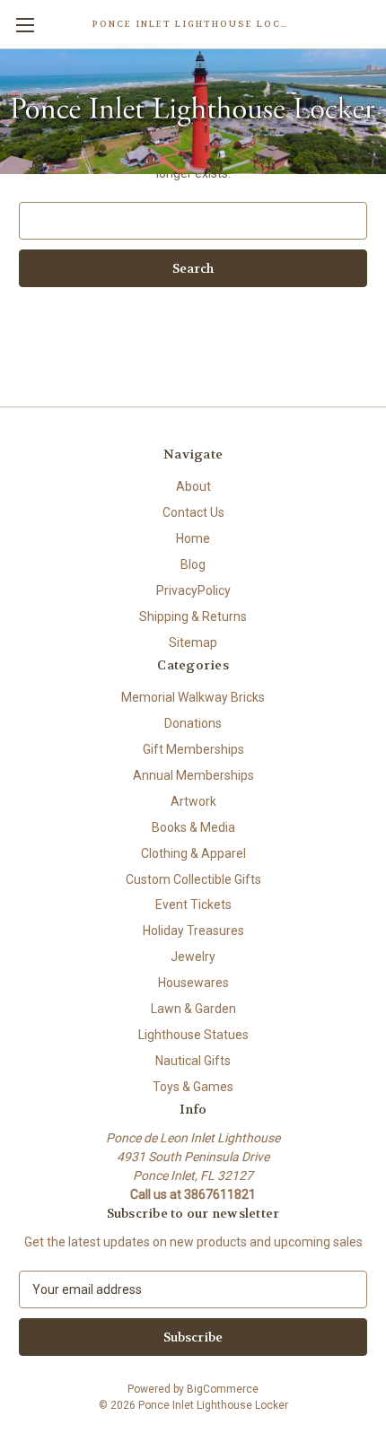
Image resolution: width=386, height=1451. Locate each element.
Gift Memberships (193, 749)
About (193, 486)
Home (193, 538)
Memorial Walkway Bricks (193, 697)
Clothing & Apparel (193, 853)
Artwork (193, 801)
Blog (193, 564)
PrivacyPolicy (193, 590)
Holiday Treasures (193, 930)
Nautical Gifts (193, 1060)
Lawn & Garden (193, 1008)
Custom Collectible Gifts (193, 879)
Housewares (193, 982)
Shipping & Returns (193, 616)
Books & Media (193, 827)
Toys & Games (193, 1087)
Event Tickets (193, 904)
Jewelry (193, 956)
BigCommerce (223, 1389)
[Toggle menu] (24, 24)
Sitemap (193, 642)
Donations (193, 723)
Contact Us (193, 512)
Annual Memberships (193, 775)
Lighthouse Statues (193, 1034)
